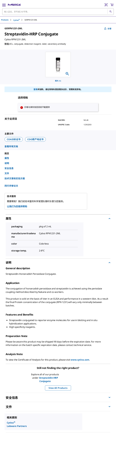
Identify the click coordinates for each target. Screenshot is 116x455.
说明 (7, 163)
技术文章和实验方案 (15, 178)
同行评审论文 (11, 185)
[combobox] (58, 11)
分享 (109, 28)
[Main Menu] (4, 5)
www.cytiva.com (80, 359)
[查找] (110, 11)
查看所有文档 (11, 146)
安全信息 (9, 168)
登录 (35, 89)
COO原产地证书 (35, 139)
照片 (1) (58, 81)
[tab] (7, 20)
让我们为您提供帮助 (17, 206)
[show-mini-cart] (112, 5)
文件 (7, 173)
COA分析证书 (14, 139)
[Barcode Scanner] (106, 4)
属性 (7, 158)
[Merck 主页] (14, 4)
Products (4, 20)
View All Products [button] (58, 387)
